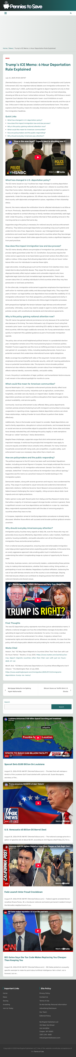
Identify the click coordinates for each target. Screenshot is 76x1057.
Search (7, 702)
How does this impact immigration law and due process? (28, 123)
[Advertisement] (38, 32)
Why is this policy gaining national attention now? (26, 126)
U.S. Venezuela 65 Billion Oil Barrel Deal (25, 829)
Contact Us (43, 997)
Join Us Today (8, 1008)
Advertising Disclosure (47, 1008)
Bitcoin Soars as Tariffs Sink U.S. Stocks (56, 689)
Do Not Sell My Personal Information (53, 1004)
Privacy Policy (44, 993)
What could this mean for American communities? (26, 129)
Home (5, 993)
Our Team (43, 1012)
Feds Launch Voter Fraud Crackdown (23, 891)
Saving (5, 1000)
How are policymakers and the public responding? (26, 132)
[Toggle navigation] (5, 13)
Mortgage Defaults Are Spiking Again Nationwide (19, 689)
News (7, 58)
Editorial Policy (45, 1015)
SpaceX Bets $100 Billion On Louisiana (24, 764)
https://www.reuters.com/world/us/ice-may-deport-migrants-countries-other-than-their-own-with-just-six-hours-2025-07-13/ (36, 657)
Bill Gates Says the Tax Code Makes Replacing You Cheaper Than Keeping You (35, 959)
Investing (6, 1004)
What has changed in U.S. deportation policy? (24, 120)
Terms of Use (44, 1000)
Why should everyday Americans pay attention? (25, 136)
